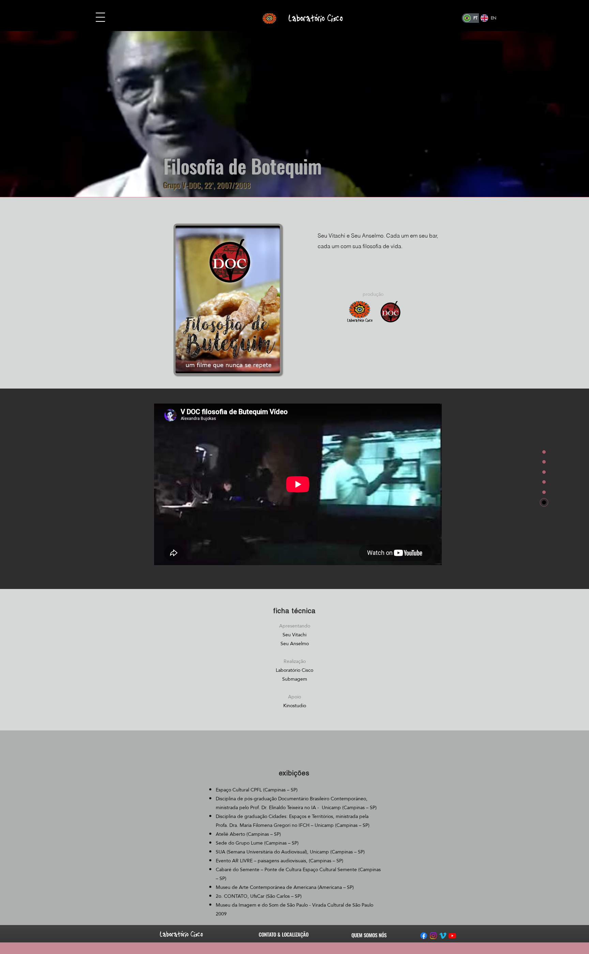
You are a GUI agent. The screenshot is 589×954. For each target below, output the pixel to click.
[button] (100, 17)
